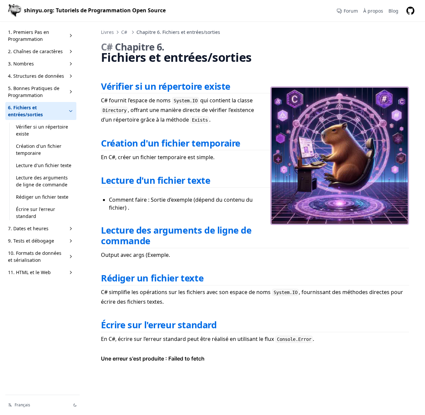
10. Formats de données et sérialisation (34, 256)
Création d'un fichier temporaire (38, 149)
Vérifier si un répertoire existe (42, 130)
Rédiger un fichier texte (42, 197)
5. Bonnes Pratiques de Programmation (33, 91)
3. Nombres (21, 63)
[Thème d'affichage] (75, 405)
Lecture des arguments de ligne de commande (42, 181)
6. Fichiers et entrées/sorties (25, 111)
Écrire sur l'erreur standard (35, 212)
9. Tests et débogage (31, 241)
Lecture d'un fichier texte (43, 165)
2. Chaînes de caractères (35, 51)
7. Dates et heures (28, 228)
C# (124, 32)
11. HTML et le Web (29, 272)
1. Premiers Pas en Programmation (28, 35)
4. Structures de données (36, 76)
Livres (107, 32)
